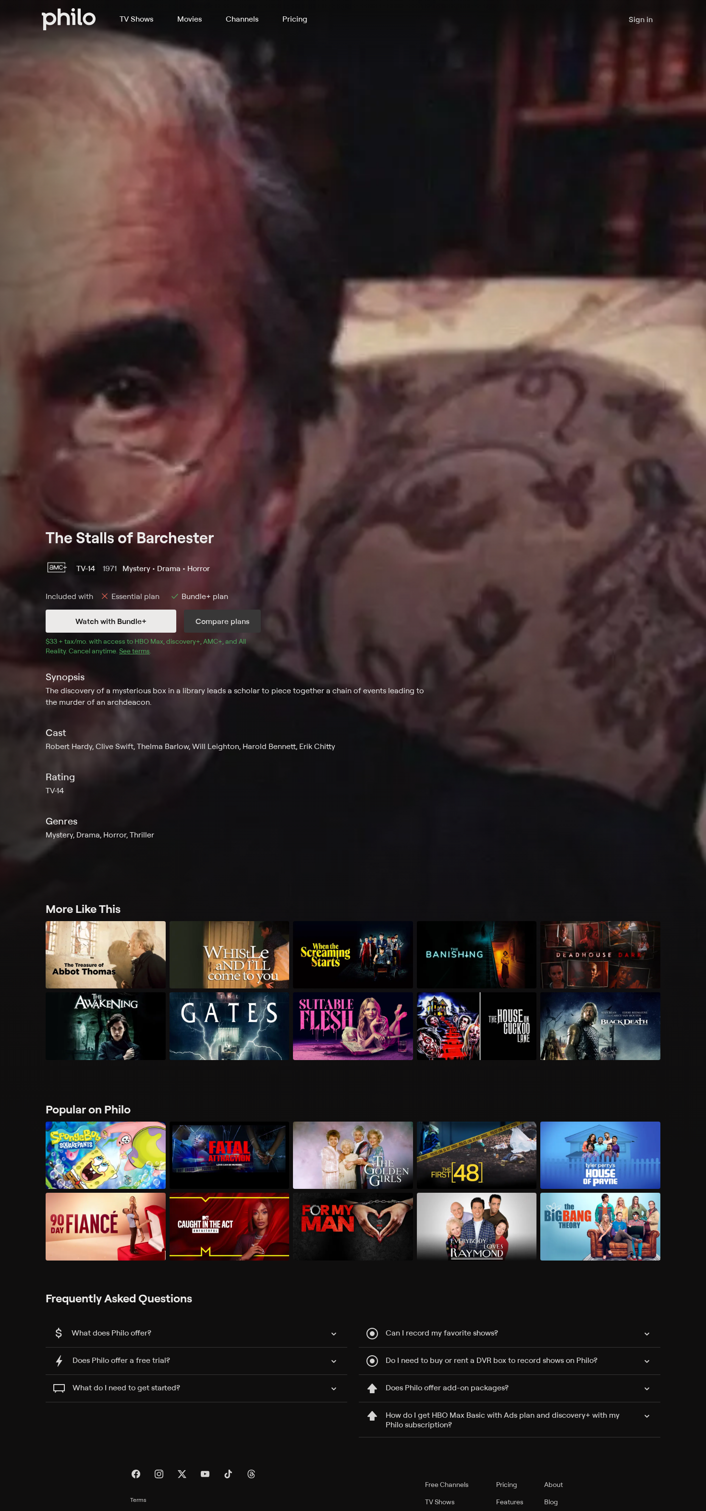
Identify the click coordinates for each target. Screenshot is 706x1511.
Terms (138, 1499)
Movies (189, 19)
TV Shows (136, 19)
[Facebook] (136, 1474)
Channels (242, 19)
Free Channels (447, 1484)
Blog (551, 1502)
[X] (182, 1474)
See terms (134, 651)
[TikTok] (228, 1474)
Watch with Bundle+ (110, 621)
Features (509, 1502)
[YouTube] (205, 1474)
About (553, 1484)
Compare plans (222, 621)
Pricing (294, 19)
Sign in (641, 19)
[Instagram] (159, 1474)
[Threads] (251, 1474)
